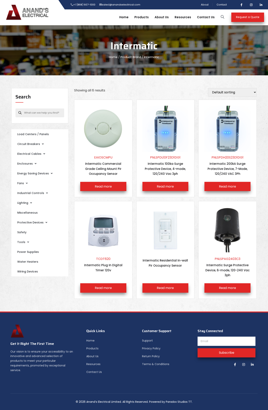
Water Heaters (27, 262)
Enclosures (25, 164)
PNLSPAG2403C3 (227, 267)
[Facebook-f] (241, 5)
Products (141, 17)
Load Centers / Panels (33, 134)
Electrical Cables (29, 154)
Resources (183, 17)
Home (124, 17)
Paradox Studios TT (179, 402)
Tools (21, 242)
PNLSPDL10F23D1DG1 (165, 165)
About (205, 4)
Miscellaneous (27, 213)
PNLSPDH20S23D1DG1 (228, 165)
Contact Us (206, 17)
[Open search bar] (222, 17)
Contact (222, 4)
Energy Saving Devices (33, 173)
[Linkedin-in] (261, 5)
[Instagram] (251, 5)
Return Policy (151, 356)
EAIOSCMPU (103, 165)
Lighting (22, 203)
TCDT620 (103, 264)
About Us (162, 17)
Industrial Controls (30, 193)
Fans (20, 183)
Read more (103, 186)
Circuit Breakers (28, 144)
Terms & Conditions (155, 364)
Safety (21, 232)
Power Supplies (28, 252)
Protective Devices (30, 222)
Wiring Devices (27, 271)
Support (147, 341)
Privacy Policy (151, 348)
